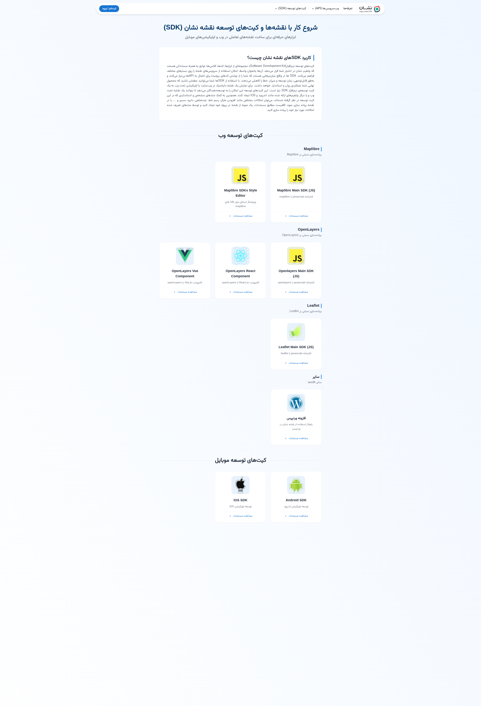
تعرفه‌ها (347, 8)
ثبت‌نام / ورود (109, 9)
